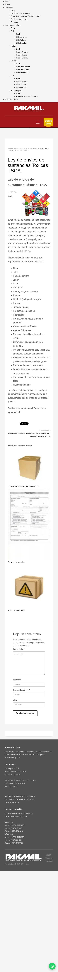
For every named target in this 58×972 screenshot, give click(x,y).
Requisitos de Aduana (20, 151)
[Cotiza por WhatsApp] (52, 966)
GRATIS (48, 122)
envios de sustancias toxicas (35, 433)
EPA (48, 433)
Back (7, 1)
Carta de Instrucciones (17, 562)
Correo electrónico (21, 690)
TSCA (48, 436)
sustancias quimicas (38, 436)
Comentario (18, 649)
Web (15, 700)
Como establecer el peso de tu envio (23, 486)
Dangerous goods (15, 433)
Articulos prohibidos (16, 610)
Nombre (17, 680)
